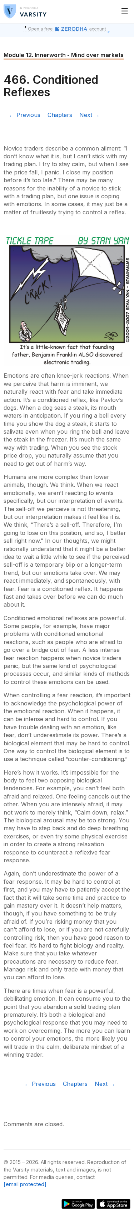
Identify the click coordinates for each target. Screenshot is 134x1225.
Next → (89, 114)
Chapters (60, 114)
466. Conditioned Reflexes (51, 86)
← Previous (24, 114)
